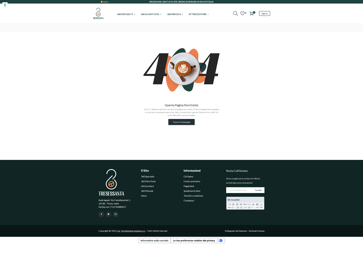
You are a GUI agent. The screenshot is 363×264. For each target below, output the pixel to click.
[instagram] (115, 214)
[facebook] (101, 214)
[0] (242, 13)
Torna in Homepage (181, 122)
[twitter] (108, 214)
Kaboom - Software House (251, 230)
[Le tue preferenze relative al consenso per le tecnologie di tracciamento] (5, 5)
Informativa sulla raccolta (154, 240)
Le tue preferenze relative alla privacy (194, 240)
